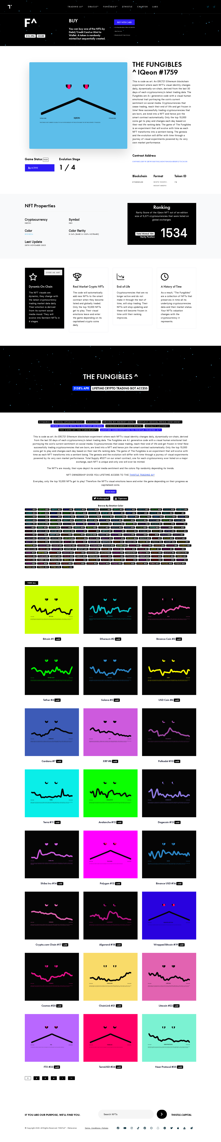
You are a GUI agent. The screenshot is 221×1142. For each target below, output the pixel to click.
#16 (179, 520)
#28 (93, 509)
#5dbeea (29, 234)
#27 (143, 509)
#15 (30, 531)
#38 (131, 560)
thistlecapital (102, 498)
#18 (68, 509)
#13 (107, 538)
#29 (120, 517)
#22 (56, 509)
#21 (118, 513)
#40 (94, 513)
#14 (182, 509)
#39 (79, 527)
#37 (68, 513)
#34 (118, 549)
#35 (56, 531)
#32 (55, 520)
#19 (54, 535)
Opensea (122, 498)
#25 (43, 509)
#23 (106, 513)
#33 (118, 509)
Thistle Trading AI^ (142, 474)
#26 (81, 513)
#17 (57, 545)
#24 (105, 509)
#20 (158, 517)
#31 (81, 531)
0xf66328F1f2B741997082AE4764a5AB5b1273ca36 (159, 161)
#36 (169, 560)
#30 (31, 509)
